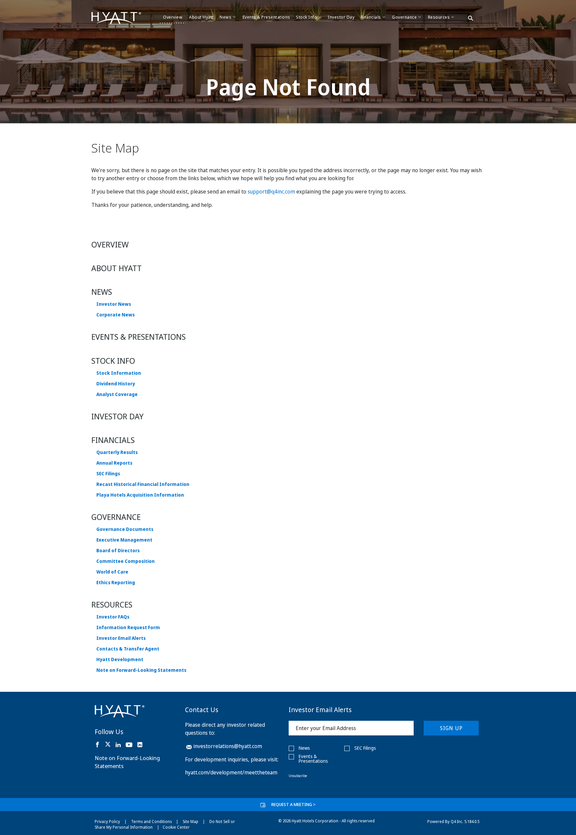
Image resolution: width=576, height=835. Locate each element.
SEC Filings (108, 474)
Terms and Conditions (151, 821)
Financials (113, 440)
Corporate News (115, 315)
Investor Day (117, 416)
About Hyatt (116, 268)
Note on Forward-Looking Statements (141, 670)
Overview (110, 244)
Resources (111, 604)
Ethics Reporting (115, 583)
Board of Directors (118, 551)
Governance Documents (124, 529)
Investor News (113, 304)
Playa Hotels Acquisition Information (140, 495)
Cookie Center (176, 827)
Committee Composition (125, 561)
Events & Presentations (138, 336)
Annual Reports (114, 463)
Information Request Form (128, 627)
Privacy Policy (107, 821)
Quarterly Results (117, 452)
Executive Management (124, 540)
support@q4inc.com (271, 191)
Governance (116, 517)
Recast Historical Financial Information (142, 484)
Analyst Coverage (117, 394)
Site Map (190, 821)
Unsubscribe (298, 775)
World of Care (112, 572)
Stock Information (118, 373)
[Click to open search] (470, 18)
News (101, 291)
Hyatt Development (119, 659)
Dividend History (115, 384)
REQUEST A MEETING (293, 804)
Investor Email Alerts (121, 638)
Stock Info (113, 360)
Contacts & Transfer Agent (127, 649)
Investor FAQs (112, 617)
